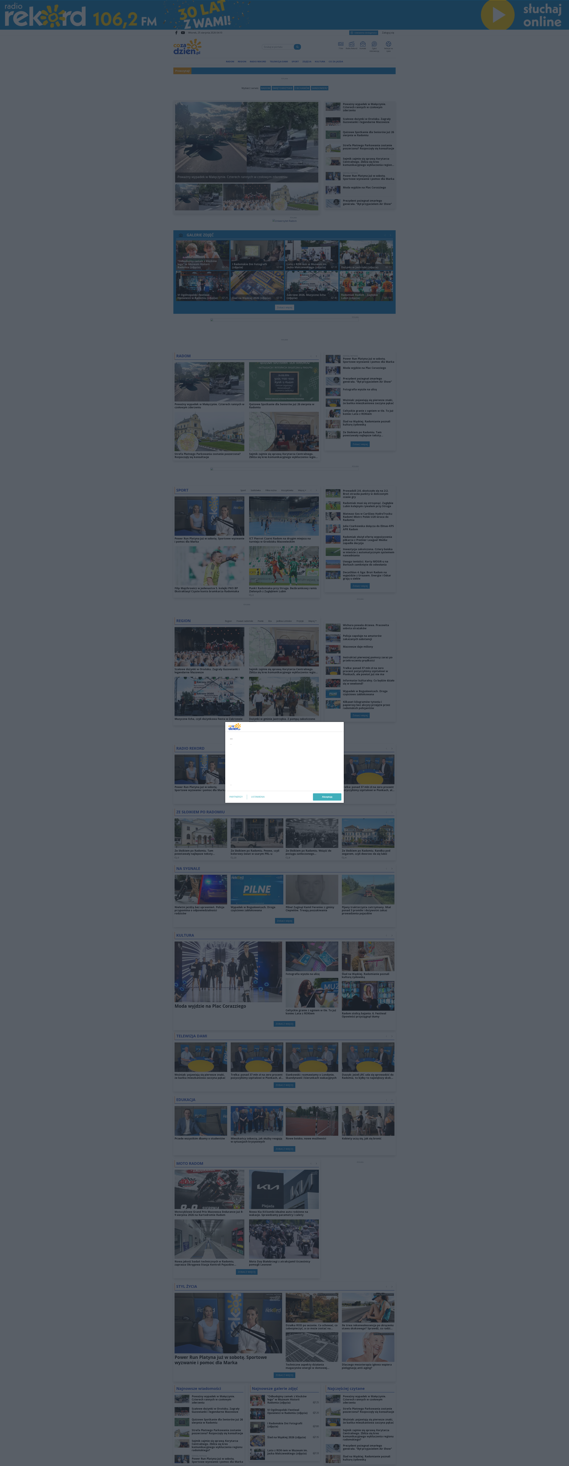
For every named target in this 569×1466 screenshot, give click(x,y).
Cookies (248, 788)
